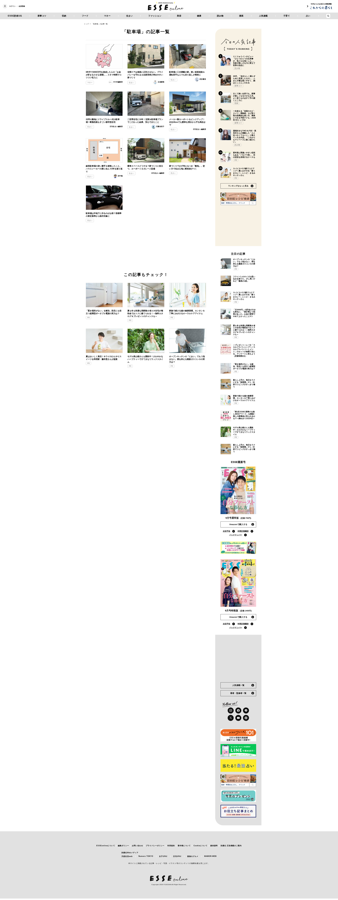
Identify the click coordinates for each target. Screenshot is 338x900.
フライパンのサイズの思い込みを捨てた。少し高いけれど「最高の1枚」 (244, 279)
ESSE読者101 (15, 16)
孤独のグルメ (192, 856)
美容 (179, 16)
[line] (246, 710)
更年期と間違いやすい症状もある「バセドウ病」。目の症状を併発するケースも (244, 155)
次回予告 (226, 531)
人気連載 (263, 16)
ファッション (154, 16)
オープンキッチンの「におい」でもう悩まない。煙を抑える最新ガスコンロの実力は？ (187, 359)
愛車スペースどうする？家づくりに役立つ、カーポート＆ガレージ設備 (145, 167)
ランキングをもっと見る (238, 186)
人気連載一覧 (238, 685)
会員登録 (22, 6)
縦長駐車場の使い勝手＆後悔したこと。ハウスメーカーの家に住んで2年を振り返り (104, 169)
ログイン (12, 6)
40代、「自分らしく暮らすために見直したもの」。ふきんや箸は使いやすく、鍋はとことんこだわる (244, 79)
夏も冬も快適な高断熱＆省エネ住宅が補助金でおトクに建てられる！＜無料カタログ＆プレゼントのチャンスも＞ (145, 313)
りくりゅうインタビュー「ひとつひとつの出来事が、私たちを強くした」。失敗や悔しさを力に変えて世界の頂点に (244, 60)
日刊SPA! (177, 856)
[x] (231, 718)
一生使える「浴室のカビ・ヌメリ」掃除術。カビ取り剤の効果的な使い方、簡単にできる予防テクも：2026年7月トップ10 (244, 115)
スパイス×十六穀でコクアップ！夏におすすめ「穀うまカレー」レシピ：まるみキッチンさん (244, 171)
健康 (199, 16)
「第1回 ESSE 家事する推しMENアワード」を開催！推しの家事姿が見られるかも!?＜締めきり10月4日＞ (244, 415)
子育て (286, 16)
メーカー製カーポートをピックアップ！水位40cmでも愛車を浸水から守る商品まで (187, 122)
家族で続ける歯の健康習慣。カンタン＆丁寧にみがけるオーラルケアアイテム (187, 312)
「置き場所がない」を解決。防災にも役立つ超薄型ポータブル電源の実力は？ (103, 312)
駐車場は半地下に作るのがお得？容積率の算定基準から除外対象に (103, 214)
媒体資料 (214, 846)
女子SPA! (163, 856)
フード (85, 16)
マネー (107, 16)
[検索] (253, 203)
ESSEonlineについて (105, 846)
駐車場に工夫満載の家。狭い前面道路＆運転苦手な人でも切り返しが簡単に (187, 73)
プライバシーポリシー (155, 846)
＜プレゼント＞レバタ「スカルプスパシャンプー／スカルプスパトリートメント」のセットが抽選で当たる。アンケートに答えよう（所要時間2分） (244, 350)
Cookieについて (200, 846)
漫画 (241, 16)
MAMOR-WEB (210, 856)
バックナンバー (235, 535)
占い (308, 16)
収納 (64, 16)
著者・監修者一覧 (238, 693)
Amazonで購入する (238, 524)
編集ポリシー (123, 846)
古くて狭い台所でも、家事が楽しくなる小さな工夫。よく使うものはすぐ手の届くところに (244, 97)
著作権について (184, 846)
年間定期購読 (243, 531)
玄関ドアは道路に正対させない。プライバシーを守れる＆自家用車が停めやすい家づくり (145, 75)
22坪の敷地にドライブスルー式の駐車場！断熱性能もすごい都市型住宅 (103, 120)
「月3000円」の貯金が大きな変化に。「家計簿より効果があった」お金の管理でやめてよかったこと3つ (244, 313)
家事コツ (42, 16)
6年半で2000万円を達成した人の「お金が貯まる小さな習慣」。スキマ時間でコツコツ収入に (103, 75)
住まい (129, 16)
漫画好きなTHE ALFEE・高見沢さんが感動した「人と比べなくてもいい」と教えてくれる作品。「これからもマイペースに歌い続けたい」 (244, 136)
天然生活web (127, 856)
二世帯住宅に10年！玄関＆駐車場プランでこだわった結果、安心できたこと (145, 120)
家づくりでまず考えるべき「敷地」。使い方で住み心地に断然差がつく (187, 167)
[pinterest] (246, 718)
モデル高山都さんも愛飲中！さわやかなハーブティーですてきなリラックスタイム (145, 359)
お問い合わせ (137, 846)
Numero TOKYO (146, 856)
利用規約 (171, 846)
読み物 (220, 16)
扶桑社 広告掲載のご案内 (231, 846)
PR (88, 318)
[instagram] (231, 710)
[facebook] (238, 710)
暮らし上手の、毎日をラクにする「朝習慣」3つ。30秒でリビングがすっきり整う (244, 383)
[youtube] (238, 718)
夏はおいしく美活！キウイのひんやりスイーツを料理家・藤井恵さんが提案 (103, 357)
